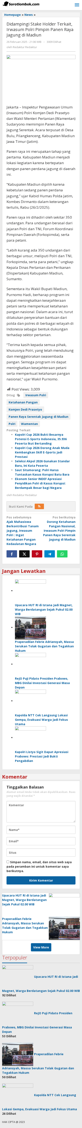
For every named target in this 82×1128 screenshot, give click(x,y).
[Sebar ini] (12, 553)
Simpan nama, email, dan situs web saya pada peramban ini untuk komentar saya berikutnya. (39, 866)
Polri (12, 424)
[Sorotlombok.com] (21, 4)
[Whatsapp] (62, 553)
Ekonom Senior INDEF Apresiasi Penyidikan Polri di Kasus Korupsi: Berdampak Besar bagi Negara (40, 483)
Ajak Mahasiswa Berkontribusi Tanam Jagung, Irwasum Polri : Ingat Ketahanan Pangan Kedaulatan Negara (23, 530)
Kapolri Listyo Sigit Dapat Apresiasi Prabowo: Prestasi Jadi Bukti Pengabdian (41, 756)
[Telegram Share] (49, 553)
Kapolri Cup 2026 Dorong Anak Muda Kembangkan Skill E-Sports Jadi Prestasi (42, 452)
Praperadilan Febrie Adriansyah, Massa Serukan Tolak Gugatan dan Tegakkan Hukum (44, 646)
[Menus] (77, 5)
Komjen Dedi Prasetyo (25, 409)
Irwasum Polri (35, 395)
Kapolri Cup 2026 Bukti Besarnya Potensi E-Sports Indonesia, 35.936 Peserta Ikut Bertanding (41, 439)
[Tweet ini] (24, 553)
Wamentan (29, 424)
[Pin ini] (37, 553)
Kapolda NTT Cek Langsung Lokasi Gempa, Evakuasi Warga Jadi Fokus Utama (41, 719)
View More (41, 947)
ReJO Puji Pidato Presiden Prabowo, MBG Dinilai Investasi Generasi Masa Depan (42, 682)
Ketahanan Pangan (23, 402)
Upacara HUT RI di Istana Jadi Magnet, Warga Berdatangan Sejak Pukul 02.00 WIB (44, 609)
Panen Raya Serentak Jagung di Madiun (38, 417)
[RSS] (39, 506)
